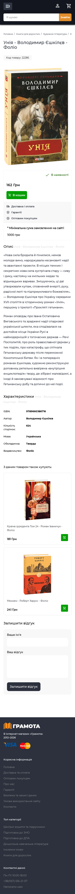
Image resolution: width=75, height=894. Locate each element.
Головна (8, 34)
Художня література (55, 34)
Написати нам (13, 886)
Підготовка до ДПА (16, 838)
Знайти (65, 17)
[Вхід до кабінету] (57, 6)
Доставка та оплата (16, 772)
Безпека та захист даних (20, 795)
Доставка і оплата (22, 206)
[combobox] (31, 17)
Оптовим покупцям (24, 218)
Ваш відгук (15, 652)
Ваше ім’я (14, 634)
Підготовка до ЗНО (16, 832)
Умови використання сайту (21, 801)
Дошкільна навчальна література (25, 844)
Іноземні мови (13, 849)
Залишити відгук (24, 687)
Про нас (8, 784)
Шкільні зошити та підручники (24, 826)
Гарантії (16, 212)
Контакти (9, 806)
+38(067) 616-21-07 (15, 881)
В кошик (19, 195)
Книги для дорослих (28, 34)
